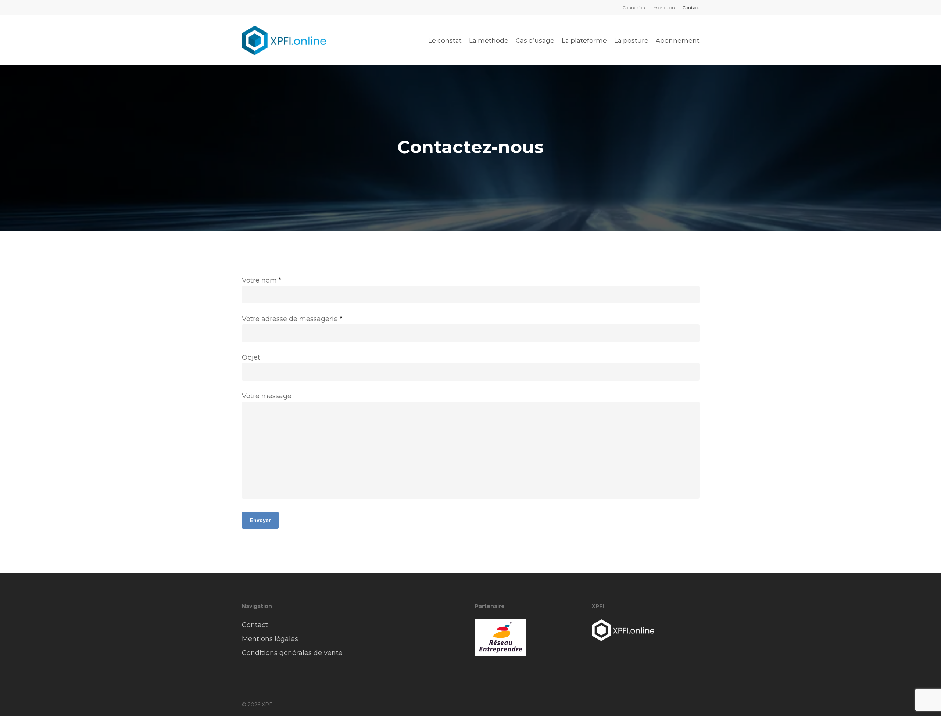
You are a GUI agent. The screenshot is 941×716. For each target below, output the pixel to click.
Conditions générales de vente (292, 653)
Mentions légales (270, 639)
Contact (255, 625)
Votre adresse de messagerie (292, 319)
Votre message (266, 396)
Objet (251, 357)
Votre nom (261, 280)
